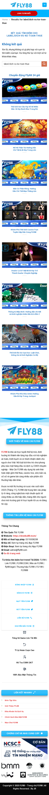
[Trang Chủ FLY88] (21, 5)
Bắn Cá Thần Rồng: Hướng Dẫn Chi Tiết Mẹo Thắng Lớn (24, 190)
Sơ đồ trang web (12, 553)
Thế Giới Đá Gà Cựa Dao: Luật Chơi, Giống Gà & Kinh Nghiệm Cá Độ (24, 354)
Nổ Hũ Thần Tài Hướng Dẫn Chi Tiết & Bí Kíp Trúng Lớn (24, 149)
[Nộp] (44, 64)
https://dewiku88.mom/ (24, 536)
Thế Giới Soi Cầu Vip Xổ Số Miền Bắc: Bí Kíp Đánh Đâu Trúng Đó (24, 108)
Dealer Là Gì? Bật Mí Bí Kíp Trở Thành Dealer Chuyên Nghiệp (24, 271)
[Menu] (44, 5)
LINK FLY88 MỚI (24, 13)
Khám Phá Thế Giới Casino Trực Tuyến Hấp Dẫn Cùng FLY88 (24, 230)
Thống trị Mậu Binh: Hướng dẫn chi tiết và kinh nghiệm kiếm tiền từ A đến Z (24, 313)
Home (5, 19)
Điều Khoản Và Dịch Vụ (14, 711)
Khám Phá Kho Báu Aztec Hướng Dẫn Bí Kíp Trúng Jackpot (24, 395)
